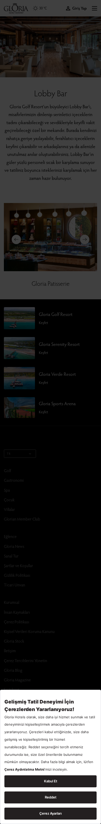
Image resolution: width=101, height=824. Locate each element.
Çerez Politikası (16, 621)
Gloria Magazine (17, 679)
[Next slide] (84, 239)
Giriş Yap (79, 8)
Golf (7, 470)
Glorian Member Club (22, 519)
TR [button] (9, 453)
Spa (7, 490)
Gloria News (14, 546)
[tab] (48, 72)
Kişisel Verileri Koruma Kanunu (29, 631)
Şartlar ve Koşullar (18, 565)
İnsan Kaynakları (17, 612)
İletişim (10, 650)
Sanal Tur (11, 556)
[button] (94, 8)
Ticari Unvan (14, 584)
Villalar (9, 509)
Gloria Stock (14, 641)
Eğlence (10, 536)
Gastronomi (14, 480)
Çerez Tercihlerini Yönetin (25, 660)
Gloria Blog (13, 670)
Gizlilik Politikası (17, 575)
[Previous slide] (16, 239)
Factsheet (11, 689)
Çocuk (9, 499)
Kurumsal (11, 602)
